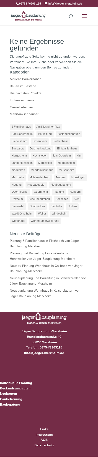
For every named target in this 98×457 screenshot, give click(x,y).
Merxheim (18, 177)
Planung (59, 191)
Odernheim (41, 191)
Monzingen (78, 177)
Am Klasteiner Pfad (48, 126)
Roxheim (17, 199)
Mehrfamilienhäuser (24, 114)
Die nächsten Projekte (25, 93)
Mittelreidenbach (40, 177)
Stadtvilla (56, 206)
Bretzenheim (60, 141)
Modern (61, 177)
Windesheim (59, 213)
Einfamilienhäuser (23, 100)
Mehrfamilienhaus (42, 170)
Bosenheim (40, 141)
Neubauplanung (61, 184)
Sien (77, 199)
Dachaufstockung (41, 148)
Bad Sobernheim (22, 134)
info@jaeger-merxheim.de (44, 353)
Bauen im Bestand (23, 86)
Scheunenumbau (39, 199)
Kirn (79, 155)
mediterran (18, 170)
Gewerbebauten (21, 107)
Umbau (72, 206)
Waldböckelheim (22, 213)
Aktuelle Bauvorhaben (25, 79)
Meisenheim (66, 170)
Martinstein (45, 162)
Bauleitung (45, 134)
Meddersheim (66, 162)
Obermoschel (20, 191)
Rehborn (75, 191)
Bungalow (18, 148)
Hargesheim (19, 155)
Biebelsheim (19, 141)
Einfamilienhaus (67, 148)
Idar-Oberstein (62, 155)
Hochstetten (40, 155)
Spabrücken (37, 206)
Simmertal (18, 206)
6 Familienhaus (21, 126)
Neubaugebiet (36, 184)
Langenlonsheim (22, 162)
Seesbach (62, 199)
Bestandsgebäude (68, 134)
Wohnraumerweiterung (45, 220)
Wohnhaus (18, 220)
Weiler (42, 213)
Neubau (17, 184)
